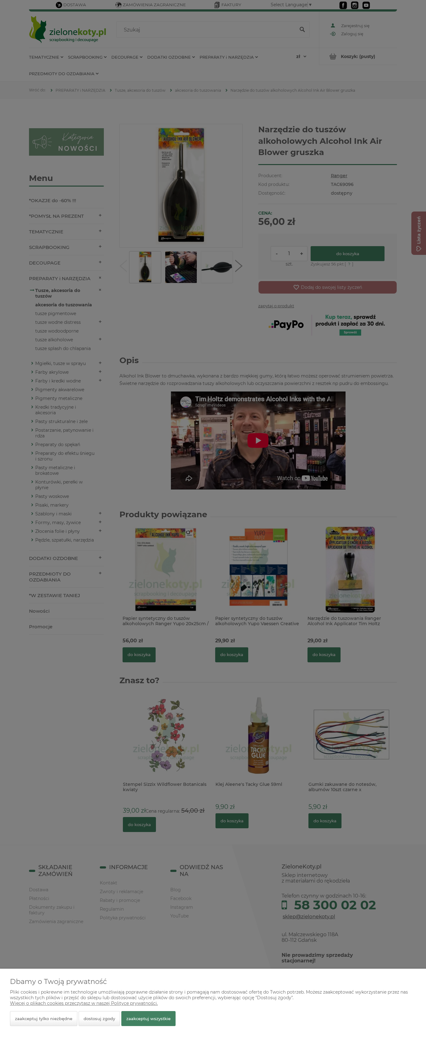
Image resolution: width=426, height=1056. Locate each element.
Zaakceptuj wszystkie (148, 1018)
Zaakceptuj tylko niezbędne (43, 1018)
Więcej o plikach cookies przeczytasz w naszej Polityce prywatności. (84, 1003)
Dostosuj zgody (99, 1018)
